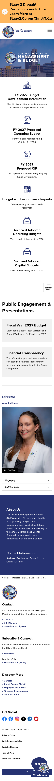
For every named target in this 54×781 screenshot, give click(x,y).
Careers (8, 680)
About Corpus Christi (14, 684)
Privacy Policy (8, 735)
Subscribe (9, 653)
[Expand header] (49, 31)
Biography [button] (9, 480)
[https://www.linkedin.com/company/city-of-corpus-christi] (30, 719)
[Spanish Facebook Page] (10, 719)
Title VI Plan (8, 752)
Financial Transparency (16, 691)
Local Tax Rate (11, 694)
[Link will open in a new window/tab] (4, 719)
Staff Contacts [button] (11, 487)
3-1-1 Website (11, 623)
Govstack (16, 758)
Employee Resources (15, 687)
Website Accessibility (12, 741)
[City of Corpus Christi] (17, 32)
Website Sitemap (10, 747)
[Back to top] (27, 772)
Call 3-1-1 (8, 619)
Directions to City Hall (15, 626)
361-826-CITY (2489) (15, 662)
